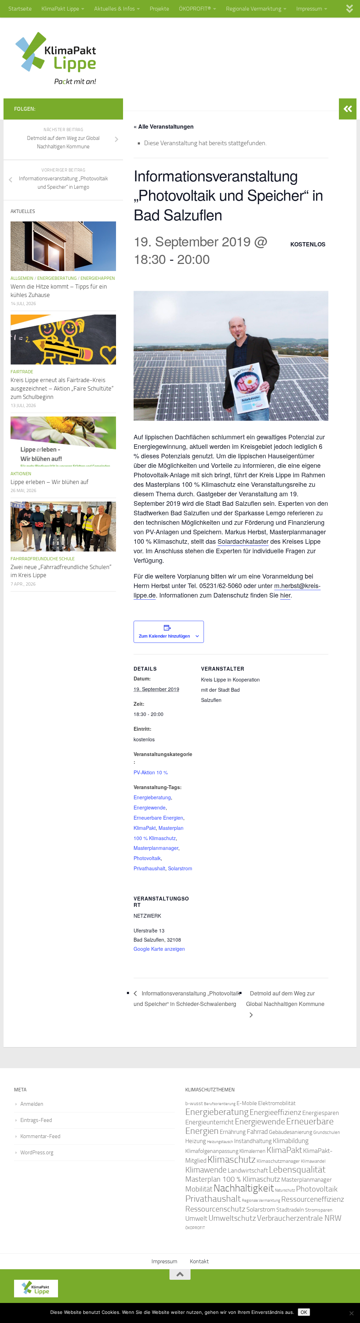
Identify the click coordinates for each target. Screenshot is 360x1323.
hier (285, 594)
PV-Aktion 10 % (151, 772)
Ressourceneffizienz (312, 1199)
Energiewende (150, 807)
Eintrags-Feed (36, 1120)
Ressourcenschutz (215, 1209)
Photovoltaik (147, 857)
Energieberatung (152, 797)
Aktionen (21, 473)
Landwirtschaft (248, 1170)
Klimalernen (252, 1151)
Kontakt (199, 1261)
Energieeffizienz (275, 1112)
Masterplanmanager (156, 847)
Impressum (309, 8)
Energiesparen (320, 1113)
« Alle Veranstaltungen (164, 126)
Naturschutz (285, 1190)
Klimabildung (291, 1141)
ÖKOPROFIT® (195, 8)
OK (304, 1312)
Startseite (20, 8)
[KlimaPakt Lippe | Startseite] (56, 58)
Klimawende (206, 1170)
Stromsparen (318, 1210)
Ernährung (233, 1131)
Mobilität (198, 1189)
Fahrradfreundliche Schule (43, 558)
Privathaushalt (149, 868)
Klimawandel (313, 1161)
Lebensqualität (297, 1169)
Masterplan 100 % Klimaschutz (232, 1179)
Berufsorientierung (220, 1103)
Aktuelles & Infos (114, 8)
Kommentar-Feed (40, 1136)
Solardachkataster (243, 541)
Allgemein (22, 278)
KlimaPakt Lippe (60, 8)
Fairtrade (22, 371)
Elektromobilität (277, 1103)
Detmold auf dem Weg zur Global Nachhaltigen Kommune (285, 998)
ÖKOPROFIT (195, 1228)
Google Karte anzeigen (159, 948)
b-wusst (194, 1103)
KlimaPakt (145, 827)
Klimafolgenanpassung (211, 1151)
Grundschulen (326, 1132)
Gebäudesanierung (290, 1132)
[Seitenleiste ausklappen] (347, 109)
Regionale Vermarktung (253, 8)
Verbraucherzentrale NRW (299, 1218)
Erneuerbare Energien (158, 817)
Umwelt (196, 1218)
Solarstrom (180, 868)
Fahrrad (257, 1132)
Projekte (159, 8)
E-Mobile (247, 1103)
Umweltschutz (232, 1218)
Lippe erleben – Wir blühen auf (50, 481)
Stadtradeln (290, 1209)
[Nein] (351, 1313)
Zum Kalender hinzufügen (164, 636)
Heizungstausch (220, 1141)
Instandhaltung (253, 1140)
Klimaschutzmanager (278, 1161)
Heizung (195, 1141)
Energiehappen (98, 278)
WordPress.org (36, 1152)
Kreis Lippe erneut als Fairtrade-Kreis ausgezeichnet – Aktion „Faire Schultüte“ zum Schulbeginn (62, 388)
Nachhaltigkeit (243, 1188)
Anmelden (31, 1104)
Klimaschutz (231, 1159)
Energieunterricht (209, 1122)
